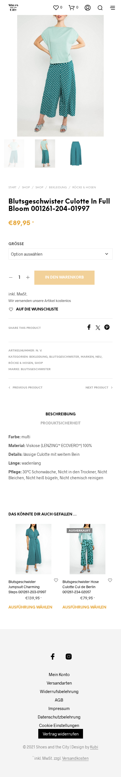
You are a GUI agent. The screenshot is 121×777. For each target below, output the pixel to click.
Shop (26, 187)
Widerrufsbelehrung (59, 691)
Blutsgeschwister (64, 357)
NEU (98, 357)
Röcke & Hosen (84, 187)
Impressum (59, 708)
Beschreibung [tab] (61, 414)
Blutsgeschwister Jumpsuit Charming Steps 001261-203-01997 (27, 586)
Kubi (94, 747)
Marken (87, 357)
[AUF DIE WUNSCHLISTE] (56, 580)
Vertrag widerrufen (61, 733)
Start (12, 187)
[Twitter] (100, 328)
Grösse (16, 244)
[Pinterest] (108, 328)
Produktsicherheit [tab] (60, 423)
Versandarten (59, 682)
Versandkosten (75, 758)
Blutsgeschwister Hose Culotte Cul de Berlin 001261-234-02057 (80, 586)
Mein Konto (59, 674)
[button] (57, 7)
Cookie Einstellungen (59, 725)
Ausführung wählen (30, 607)
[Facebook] (91, 328)
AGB (59, 699)
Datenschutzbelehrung (59, 716)
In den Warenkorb (64, 277)
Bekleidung (58, 187)
